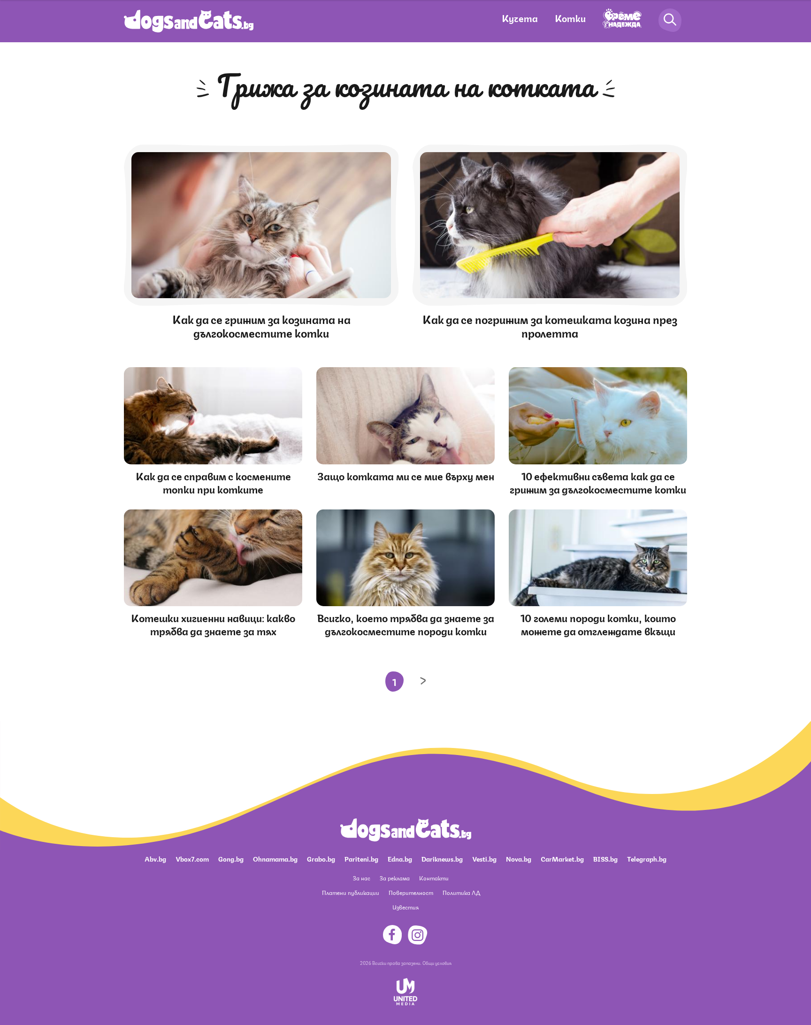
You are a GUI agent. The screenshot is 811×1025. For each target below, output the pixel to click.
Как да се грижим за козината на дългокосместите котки (261, 325)
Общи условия (436, 962)
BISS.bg (605, 858)
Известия (405, 907)
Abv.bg (155, 858)
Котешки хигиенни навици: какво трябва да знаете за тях (213, 624)
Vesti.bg (484, 858)
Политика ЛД (461, 892)
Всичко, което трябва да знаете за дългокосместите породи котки (405, 624)
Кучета (520, 17)
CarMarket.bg (562, 858)
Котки (570, 17)
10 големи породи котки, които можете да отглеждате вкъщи (598, 624)
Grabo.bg (321, 858)
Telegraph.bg (646, 858)
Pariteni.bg (361, 858)
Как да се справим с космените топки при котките (213, 482)
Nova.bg (518, 858)
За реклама (395, 878)
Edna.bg (400, 858)
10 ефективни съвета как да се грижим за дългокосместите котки (598, 482)
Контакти (434, 878)
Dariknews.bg (442, 858)
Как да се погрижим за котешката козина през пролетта (549, 325)
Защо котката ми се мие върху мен (405, 475)
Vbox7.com (192, 858)
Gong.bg (231, 858)
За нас (361, 878)
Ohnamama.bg (275, 858)
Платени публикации (350, 892)
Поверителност (411, 892)
